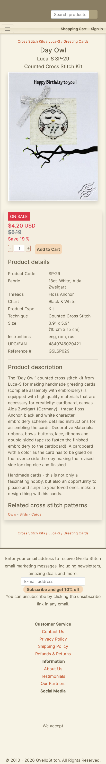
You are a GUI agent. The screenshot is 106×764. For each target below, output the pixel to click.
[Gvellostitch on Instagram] (71, 709)
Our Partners (53, 683)
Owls (12, 514)
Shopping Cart (74, 29)
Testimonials (53, 676)
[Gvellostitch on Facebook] (35, 709)
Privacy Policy (53, 639)
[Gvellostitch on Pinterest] (53, 709)
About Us (53, 668)
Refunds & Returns (53, 653)
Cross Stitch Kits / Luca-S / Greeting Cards (53, 41)
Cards (36, 514)
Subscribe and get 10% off (53, 589)
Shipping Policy (53, 646)
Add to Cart (48, 249)
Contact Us (53, 631)
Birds (24, 514)
